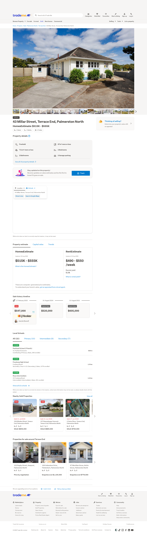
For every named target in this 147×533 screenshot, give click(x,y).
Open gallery (74, 105)
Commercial (58, 21)
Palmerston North (32, 26)
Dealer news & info (61, 513)
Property (20, 26)
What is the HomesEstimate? (25, 266)
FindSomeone (130, 524)
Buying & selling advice (62, 510)
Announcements (121, 508)
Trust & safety (120, 510)
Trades (98, 505)
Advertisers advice (81, 513)
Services (99, 502)
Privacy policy (72, 530)
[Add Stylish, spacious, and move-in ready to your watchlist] (35, 445)
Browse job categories (82, 505)
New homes (48, 21)
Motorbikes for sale (61, 508)
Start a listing (102, 496)
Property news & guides (42, 505)
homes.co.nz (42, 524)
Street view (19, 196)
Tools (119, 21)
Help (117, 505)
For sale (29, 21)
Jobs (77, 502)
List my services (100, 515)
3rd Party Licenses (121, 513)
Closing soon (18, 510)
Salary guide (79, 515)
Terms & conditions (83, 530)
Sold (41, 21)
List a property (129, 21)
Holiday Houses (107, 524)
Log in (131, 16)
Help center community (123, 517)
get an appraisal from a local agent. (53, 287)
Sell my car (59, 515)
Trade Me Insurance (18, 524)
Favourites (119, 496)
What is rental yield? (73, 277)
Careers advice (80, 508)
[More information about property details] (29, 136)
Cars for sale (59, 505)
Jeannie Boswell (23, 321)
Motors (58, 502)
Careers (50, 530)
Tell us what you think (64, 489)
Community (120, 502)
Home (14, 26)
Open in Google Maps (32, 196)
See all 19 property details (24, 162)
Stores (17, 508)
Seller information (121, 515)
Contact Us (108, 530)
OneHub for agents (40, 513)
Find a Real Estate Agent (42, 515)
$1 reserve (18, 513)
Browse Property (18, 21)
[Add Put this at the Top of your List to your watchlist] (91, 445)
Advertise (63, 530)
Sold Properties (39, 508)
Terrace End (42, 26)
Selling (111, 21)
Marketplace (19, 502)
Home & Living (19, 515)
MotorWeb (64, 524)
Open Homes (39, 510)
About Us (43, 530)
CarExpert (85, 524)
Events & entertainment (103, 510)
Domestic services (101, 508)
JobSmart (79, 510)
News (56, 530)
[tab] (19, 188)
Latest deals (18, 505)
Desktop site (34, 530)
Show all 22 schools (20, 386)
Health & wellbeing (101, 513)
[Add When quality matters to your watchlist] (63, 445)
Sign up (124, 16)
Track (82, 173)
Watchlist (111, 496)
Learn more (47, 489)
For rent (36, 21)
